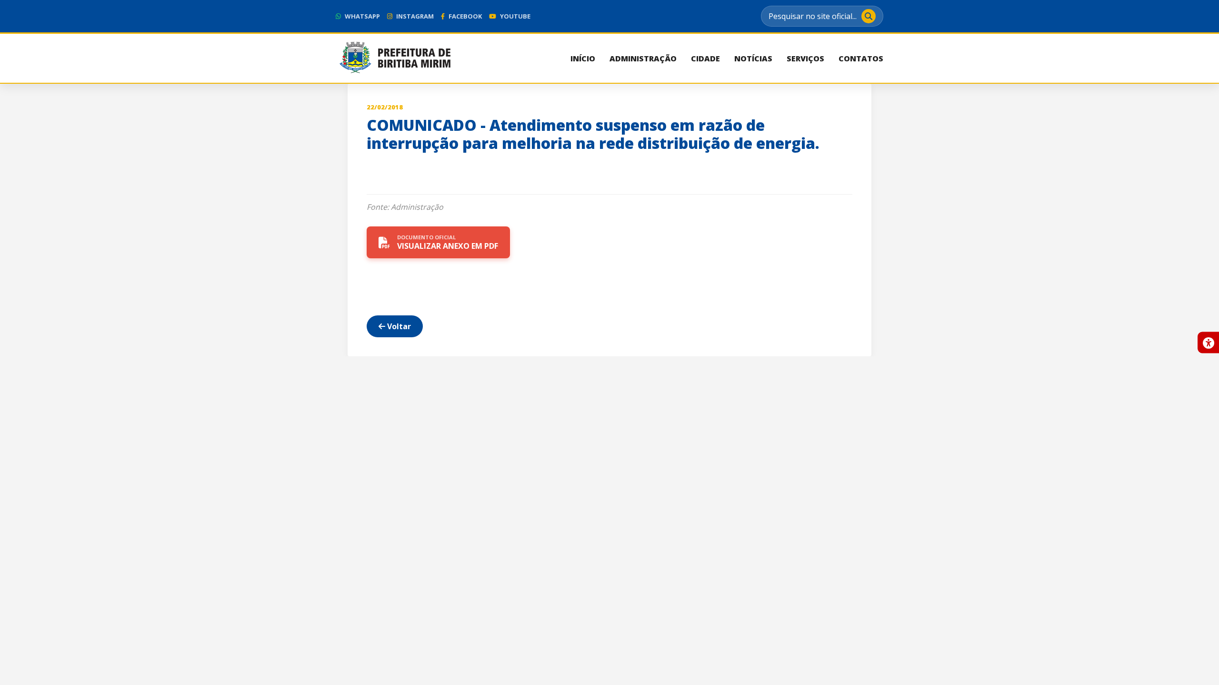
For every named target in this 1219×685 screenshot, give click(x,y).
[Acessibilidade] (1208, 342)
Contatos (861, 58)
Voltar (398, 326)
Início (582, 58)
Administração (643, 58)
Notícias (753, 58)
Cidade (705, 58)
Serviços (805, 58)
